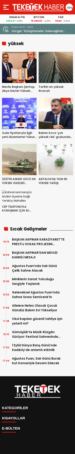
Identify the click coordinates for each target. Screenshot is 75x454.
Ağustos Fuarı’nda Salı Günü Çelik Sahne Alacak (34, 268)
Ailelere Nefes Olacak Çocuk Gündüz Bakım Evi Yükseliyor (34, 307)
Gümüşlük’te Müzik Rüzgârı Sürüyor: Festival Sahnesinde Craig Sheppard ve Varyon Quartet (35, 334)
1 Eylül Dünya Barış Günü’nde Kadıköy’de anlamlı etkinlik (34, 347)
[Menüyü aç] (6, 7)
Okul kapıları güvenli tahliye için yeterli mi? (37, 321)
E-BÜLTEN (11, 428)
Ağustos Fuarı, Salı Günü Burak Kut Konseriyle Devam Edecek (36, 360)
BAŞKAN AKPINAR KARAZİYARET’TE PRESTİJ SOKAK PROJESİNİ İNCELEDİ (38, 241)
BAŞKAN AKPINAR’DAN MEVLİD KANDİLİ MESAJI (35, 255)
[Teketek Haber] (38, 7)
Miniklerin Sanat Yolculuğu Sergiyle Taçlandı (33, 281)
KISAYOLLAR (13, 418)
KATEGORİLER (15, 408)
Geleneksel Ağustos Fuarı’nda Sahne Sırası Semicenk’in (36, 294)
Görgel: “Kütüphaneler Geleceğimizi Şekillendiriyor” (37, 31)
